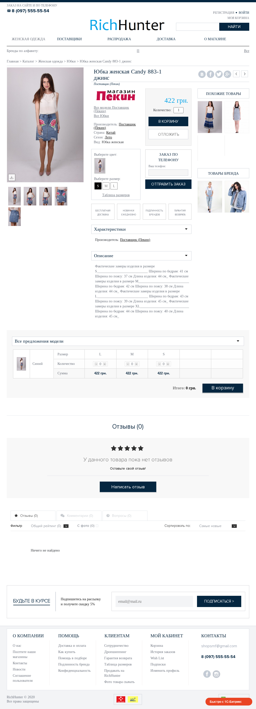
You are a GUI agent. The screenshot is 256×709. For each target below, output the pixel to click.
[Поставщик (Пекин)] (116, 95)
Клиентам (117, 635)
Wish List (157, 658)
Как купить (66, 652)
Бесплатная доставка (102, 212)
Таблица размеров (116, 195)
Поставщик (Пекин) (135, 240)
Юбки (71, 61)
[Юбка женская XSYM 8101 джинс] (236, 117)
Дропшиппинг (115, 652)
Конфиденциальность (74, 671)
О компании (28, 635)
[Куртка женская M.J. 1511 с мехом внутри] (236, 197)
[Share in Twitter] (219, 74)
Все (246, 51)
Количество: (163, 110)
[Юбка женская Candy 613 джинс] (210, 148)
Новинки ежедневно (128, 212)
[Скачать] (12, 177)
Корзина (156, 646)
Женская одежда (50, 61)
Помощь (68, 635)
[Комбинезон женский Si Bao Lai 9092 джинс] (210, 197)
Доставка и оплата (72, 646)
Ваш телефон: (157, 166)
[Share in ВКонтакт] (202, 74)
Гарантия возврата (180, 212)
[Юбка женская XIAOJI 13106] (210, 117)
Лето (108, 137)
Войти (244, 12)
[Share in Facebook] (210, 74)
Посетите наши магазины (24, 654)
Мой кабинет (166, 635)
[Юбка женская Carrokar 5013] (236, 145)
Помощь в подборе (72, 658)
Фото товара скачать (119, 682)
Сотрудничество (116, 646)
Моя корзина (238, 18)
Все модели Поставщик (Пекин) (111, 109)
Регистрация (224, 12)
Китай (111, 132)
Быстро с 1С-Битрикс (226, 701)
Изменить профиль (164, 671)
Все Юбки (101, 116)
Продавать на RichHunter (114, 673)
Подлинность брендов (154, 212)
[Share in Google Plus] (227, 74)
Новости (19, 669)
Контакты (20, 663)
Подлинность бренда (74, 664)
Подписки (158, 664)
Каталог (28, 61)
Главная (12, 61)
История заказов (162, 652)
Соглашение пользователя (22, 678)
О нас (17, 646)
